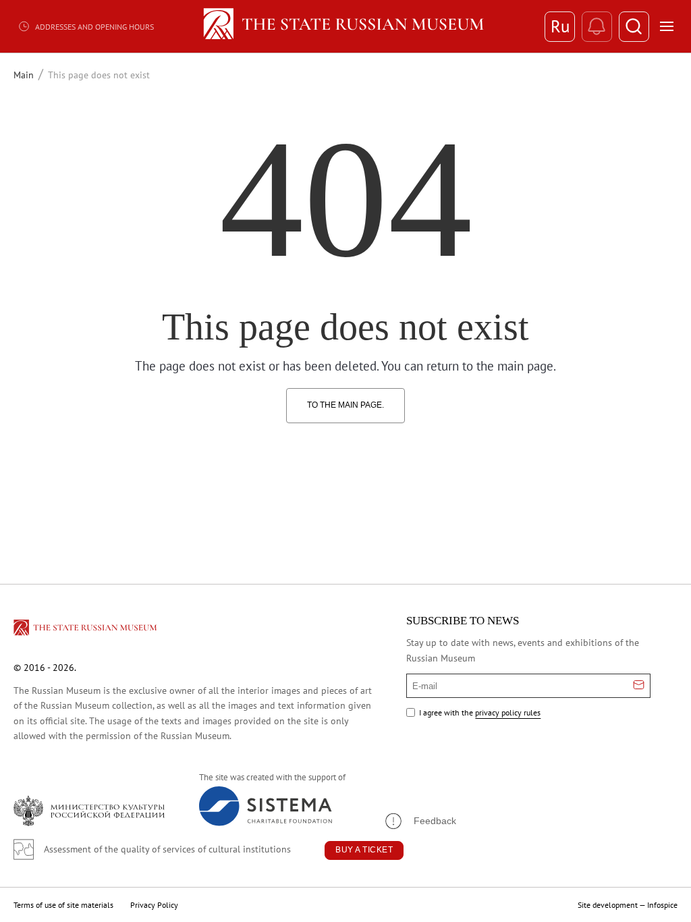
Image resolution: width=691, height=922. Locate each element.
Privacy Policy (154, 905)
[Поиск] (634, 26)
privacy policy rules (508, 712)
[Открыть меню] (667, 26)
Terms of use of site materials (63, 905)
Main (23, 75)
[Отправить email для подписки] (639, 685)
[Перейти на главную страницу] (86, 630)
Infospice (662, 905)
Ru (560, 26)
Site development (608, 905)
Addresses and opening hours (94, 27)
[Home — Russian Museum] (346, 26)
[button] (419, 821)
